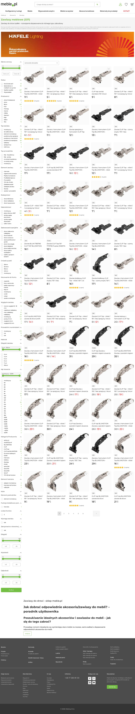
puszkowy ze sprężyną (13, 140)
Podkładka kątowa (13, 178)
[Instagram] (93, 678)
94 (13, 391)
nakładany (13, 314)
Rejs (13, 117)
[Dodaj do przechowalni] (41, 69)
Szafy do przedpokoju (116, 659)
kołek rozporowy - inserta (13, 286)
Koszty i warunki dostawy (30, 684)
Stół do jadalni (87, 664)
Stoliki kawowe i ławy (36, 658)
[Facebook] (89, 678)
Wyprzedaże (13, 92)
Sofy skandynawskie (89, 657)
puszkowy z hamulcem (13, 138)
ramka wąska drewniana (13, 220)
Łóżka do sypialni (61, 647)
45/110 (13, 432)
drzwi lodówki (13, 235)
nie (13, 333)
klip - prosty (13, 157)
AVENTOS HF (13, 442)
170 (13, 413)
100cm (13, 365)
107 (13, 400)
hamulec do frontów (13, 485)
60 (13, 382)
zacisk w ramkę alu (13, 298)
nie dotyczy (13, 129)
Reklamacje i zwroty (29, 682)
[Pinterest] (89, 682)
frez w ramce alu (13, 283)
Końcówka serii (13, 83)
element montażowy (13, 134)
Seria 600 (13, 471)
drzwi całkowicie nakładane (13, 232)
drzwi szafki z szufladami (13, 251)
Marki (48, 688)
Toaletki (113, 664)
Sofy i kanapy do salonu (90, 653)
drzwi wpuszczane (13, 203)
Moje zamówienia (6, 680)
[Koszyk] (132, 4)
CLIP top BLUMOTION (13, 451)
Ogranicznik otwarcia (13, 173)
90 (13, 389)
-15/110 (13, 426)
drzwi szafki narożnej (13, 248)
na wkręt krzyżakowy (13, 159)
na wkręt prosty (13, 161)
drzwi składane (13, 246)
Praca (48, 682)
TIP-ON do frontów (13, 475)
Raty (24, 688)
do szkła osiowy (13, 131)
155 (13, 411)
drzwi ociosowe (13, 237)
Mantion (13, 115)
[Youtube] (93, 682)
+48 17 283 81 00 (72, 678)
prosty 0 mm (13, 319)
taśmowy (13, 147)
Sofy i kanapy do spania (90, 655)
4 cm (13, 356)
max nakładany (13, 312)
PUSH (13, 464)
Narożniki (59, 662)
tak (13, 335)
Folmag (13, 108)
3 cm (13, 354)
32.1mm (13, 266)
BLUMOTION (13, 444)
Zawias (13, 188)
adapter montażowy (13, 483)
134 (13, 408)
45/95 (13, 424)
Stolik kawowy (114, 651)
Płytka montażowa (13, 175)
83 (13, 385)
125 (13, 406)
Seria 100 (13, 468)
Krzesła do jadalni (33, 653)
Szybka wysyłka (13, 90)
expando (13, 281)
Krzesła (30, 651)
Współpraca (50, 680)
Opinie (49, 686)
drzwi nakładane (13, 201)
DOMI (13, 455)
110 (13, 402)
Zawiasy (13, 462)
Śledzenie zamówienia (7, 678)
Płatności (25, 690)
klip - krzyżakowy (13, 155)
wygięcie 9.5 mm (13, 323)
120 (13, 404)
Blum (13, 104)
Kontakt (49, 678)
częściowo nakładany (13, 310)
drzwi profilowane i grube (13, 241)
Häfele (13, 113)
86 (13, 387)
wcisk (13, 294)
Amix (13, 102)
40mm (13, 271)
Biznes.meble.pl (51, 692)
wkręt (13, 296)
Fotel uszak (4, 655)
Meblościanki (60, 657)
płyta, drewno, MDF (13, 213)
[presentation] (4, 44)
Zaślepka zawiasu (13, 186)
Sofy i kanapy (87, 651)
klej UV (13, 289)
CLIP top (13, 449)
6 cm (13, 361)
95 (13, 393)
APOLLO (13, 440)
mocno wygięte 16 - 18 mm (13, 307)
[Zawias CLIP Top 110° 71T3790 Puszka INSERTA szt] (56, 229)
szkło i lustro (13, 223)
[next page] (96, 514)
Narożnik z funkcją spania (90, 647)
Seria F (13, 473)
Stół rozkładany (114, 647)
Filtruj (11, 590)
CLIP (13, 447)
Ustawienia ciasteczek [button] (7, 684)
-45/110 (13, 430)
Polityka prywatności (29, 680)
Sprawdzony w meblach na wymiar (13, 87)
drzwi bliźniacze (13, 198)
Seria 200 (13, 466)
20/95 (13, 419)
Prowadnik (13, 180)
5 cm (13, 358)
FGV (13, 106)
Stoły (84, 662)
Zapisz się (112, 687)
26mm (13, 264)
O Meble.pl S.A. (51, 684)
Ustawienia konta (6, 682)
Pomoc (25, 686)
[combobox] (41, 63)
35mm (13, 269)
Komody (31, 647)
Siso (13, 122)
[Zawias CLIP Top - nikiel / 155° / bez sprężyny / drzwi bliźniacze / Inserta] (56, 408)
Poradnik (25, 692)
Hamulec (13, 171)
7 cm (13, 363)
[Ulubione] (126, 4)
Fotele (3, 651)
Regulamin (26, 678)
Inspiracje (25, 694)
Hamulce (13, 458)
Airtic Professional (13, 100)
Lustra (58, 653)
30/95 (13, 422)
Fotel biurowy (5, 653)
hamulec (13, 507)
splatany (13, 142)
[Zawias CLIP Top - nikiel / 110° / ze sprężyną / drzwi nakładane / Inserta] (123, 76)
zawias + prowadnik (13, 191)
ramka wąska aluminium (13, 216)
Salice (13, 119)
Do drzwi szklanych (13, 453)
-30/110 (13, 428)
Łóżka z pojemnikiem (62, 649)
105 (13, 398)
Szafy (112, 657)
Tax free (25, 696)
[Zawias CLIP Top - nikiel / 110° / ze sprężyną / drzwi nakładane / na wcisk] (34, 114)
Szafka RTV (113, 653)
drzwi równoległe (13, 244)
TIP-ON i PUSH (13, 182)
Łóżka (30, 662)
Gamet (13, 111)
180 (13, 415)
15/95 (13, 417)
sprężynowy (13, 145)
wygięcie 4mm (13, 321)
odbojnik (13, 487)
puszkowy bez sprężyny (13, 136)
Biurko (3, 647)
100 (13, 395)
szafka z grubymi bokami (13, 255)
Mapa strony (50, 690)
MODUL (13, 460)
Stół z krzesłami (114, 649)
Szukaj (97, 4)
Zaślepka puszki (13, 184)
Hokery (3, 660)
